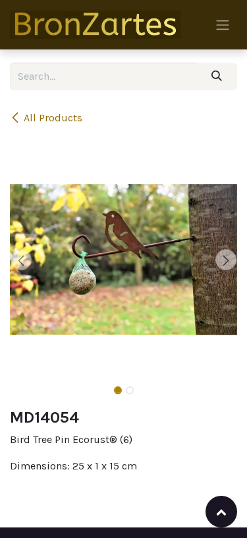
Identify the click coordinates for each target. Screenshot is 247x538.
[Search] (217, 76)
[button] (21, 259)
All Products (53, 117)
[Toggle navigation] (222, 25)
